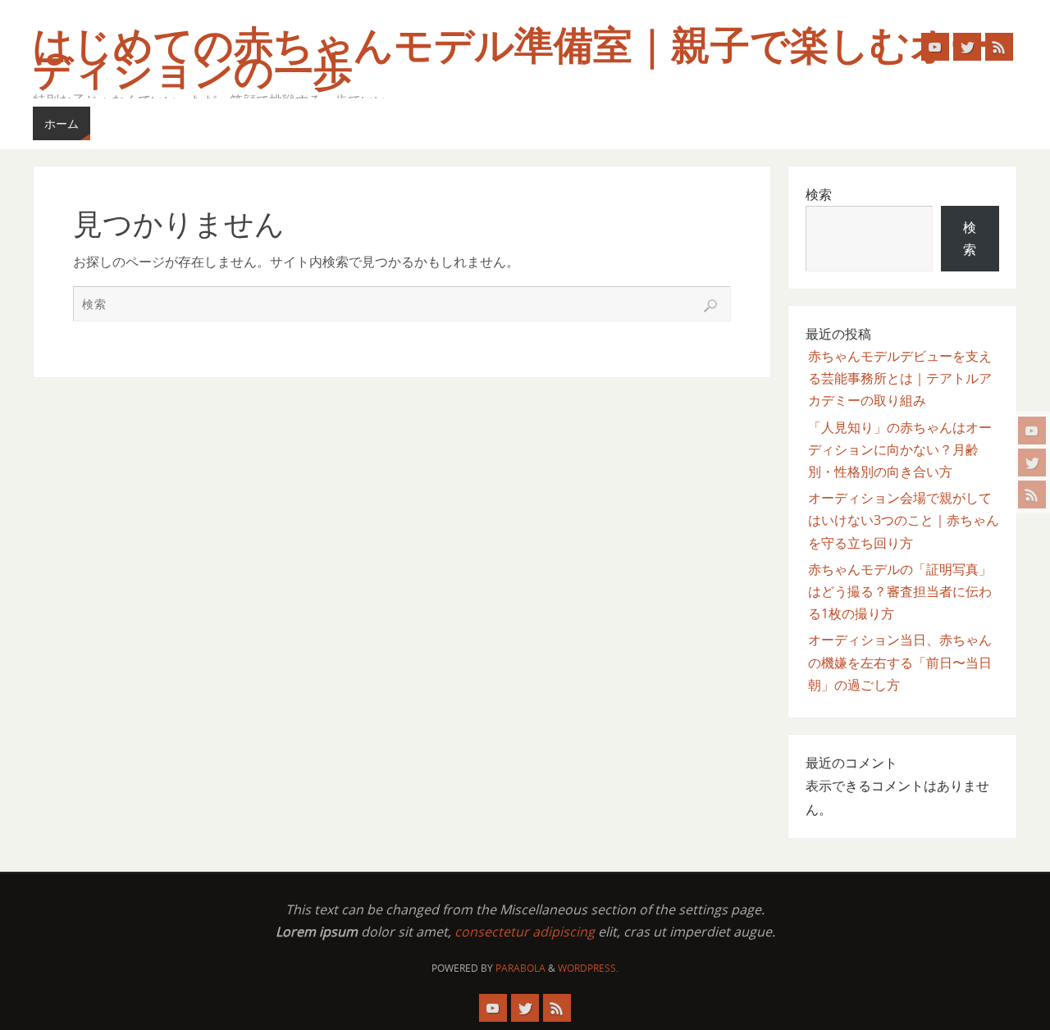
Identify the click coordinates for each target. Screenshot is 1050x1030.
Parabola (520, 968)
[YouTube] (1032, 430)
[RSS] (1032, 494)
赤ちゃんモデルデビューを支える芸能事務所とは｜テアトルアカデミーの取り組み (900, 378)
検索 (819, 194)
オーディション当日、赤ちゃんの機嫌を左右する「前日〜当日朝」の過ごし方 (900, 662)
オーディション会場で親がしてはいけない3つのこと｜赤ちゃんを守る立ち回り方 (903, 520)
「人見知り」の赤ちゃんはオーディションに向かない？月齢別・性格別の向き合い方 (900, 449)
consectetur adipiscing (524, 932)
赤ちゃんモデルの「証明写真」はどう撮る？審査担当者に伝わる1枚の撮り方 (900, 591)
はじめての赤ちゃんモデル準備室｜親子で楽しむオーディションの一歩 (511, 59)
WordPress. (588, 968)
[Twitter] (1032, 462)
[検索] (710, 306)
